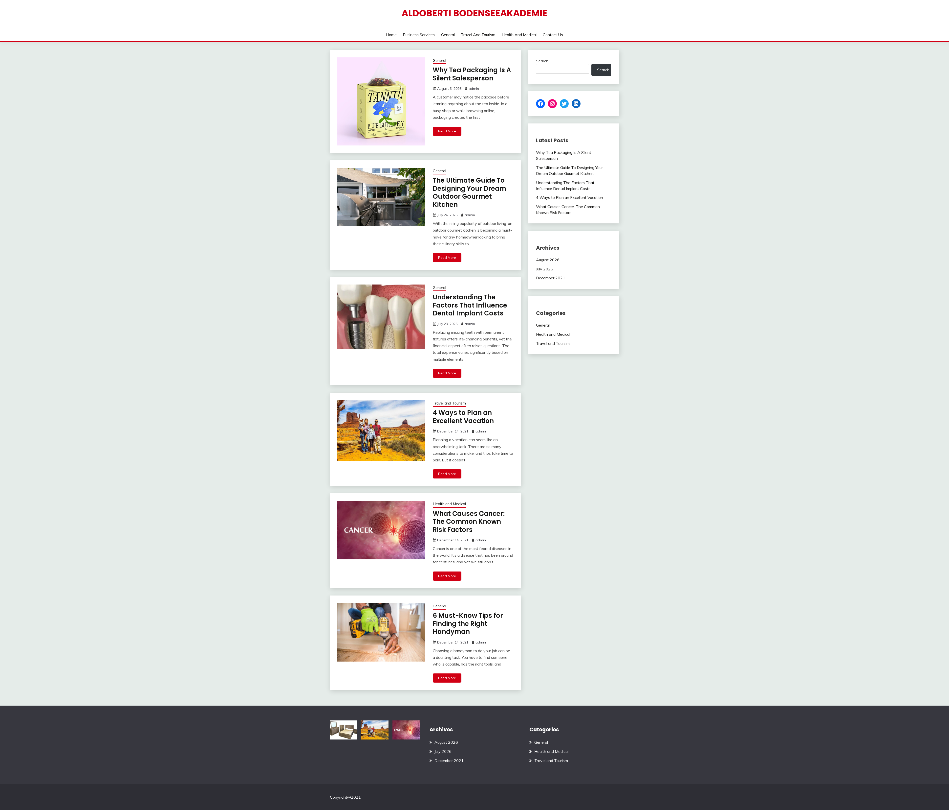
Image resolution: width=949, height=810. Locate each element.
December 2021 (550, 277)
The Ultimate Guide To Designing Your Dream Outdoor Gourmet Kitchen (469, 192)
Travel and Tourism (478, 34)
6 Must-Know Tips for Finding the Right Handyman (468, 623)
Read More (447, 131)
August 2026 (548, 259)
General (448, 34)
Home (391, 34)
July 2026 (544, 268)
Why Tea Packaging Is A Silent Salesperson (472, 74)
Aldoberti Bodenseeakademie (474, 13)
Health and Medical (519, 34)
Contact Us (553, 34)
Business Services (419, 34)
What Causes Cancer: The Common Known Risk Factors (469, 521)
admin (474, 88)
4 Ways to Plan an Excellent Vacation (463, 416)
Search (542, 60)
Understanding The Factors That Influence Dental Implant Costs (470, 305)
